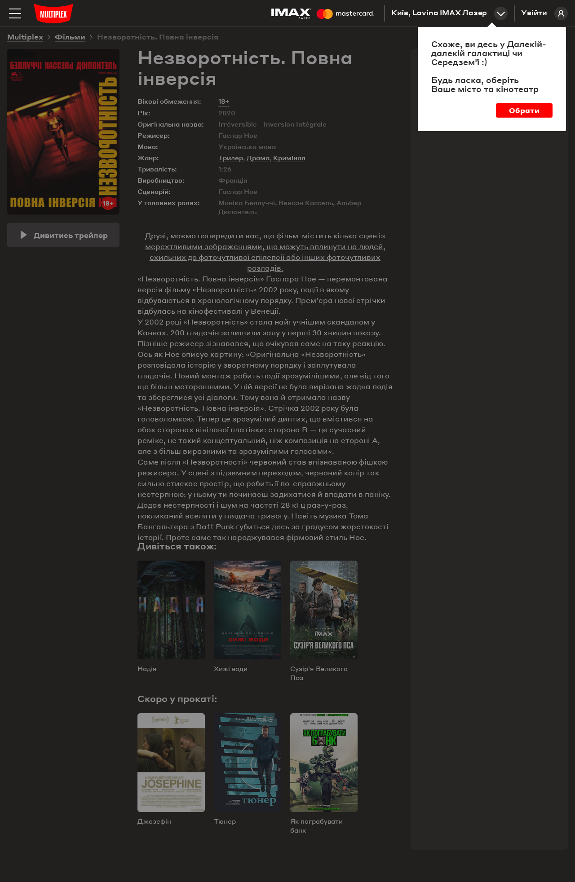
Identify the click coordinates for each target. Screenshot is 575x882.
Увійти (534, 13)
